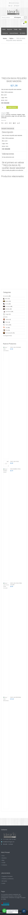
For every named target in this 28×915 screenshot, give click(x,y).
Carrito (3, 883)
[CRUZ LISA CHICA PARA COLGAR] (6, 638)
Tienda (15, 29)
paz (18, 116)
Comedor (8, 306)
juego (13, 116)
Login (11, 5)
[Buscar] (25, 17)
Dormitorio (8, 311)
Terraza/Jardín (9, 333)
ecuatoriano (14, 114)
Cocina (6, 304)
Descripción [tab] (4, 128)
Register (17, 5)
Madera (7, 319)
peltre (21, 116)
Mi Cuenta (4, 881)
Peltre (11, 38)
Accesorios (5, 296)
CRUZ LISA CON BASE (15, 347)
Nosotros (9, 29)
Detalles (7, 309)
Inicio (3, 855)
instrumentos (8, 116)
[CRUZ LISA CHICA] (6, 463)
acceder (7, 170)
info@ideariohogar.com (8, 841)
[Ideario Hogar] (14, 11)
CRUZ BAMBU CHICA (15, 469)
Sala (7, 327)
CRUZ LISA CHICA (14, 461)
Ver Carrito (22, 33)
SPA (6, 330)
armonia (8, 114)
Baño (6, 298)
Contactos (5, 33)
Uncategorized (6, 335)
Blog (20, 29)
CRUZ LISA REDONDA (15, 697)
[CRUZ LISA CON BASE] (6, 402)
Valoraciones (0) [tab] (10, 128)
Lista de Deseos (14, 33)
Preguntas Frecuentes (7, 876)
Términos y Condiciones (8, 878)
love (16, 116)
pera (24, 116)
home (2, 116)
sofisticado (3, 117)
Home (3, 29)
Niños (7, 322)
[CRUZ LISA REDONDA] (6, 752)
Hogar (7, 314)
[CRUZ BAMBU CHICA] (6, 524)
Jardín (4, 317)
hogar (23, 114)
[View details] (14, 201)
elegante (19, 114)
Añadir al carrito (12, 107)
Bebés (7, 301)
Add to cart (20, 213)
